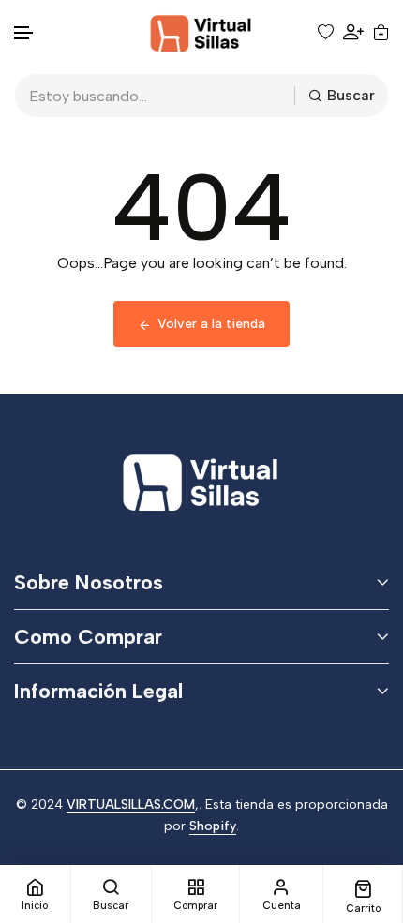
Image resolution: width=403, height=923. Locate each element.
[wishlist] (326, 32)
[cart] (381, 32)
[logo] (201, 32)
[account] (353, 32)
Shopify (212, 826)
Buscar (351, 95)
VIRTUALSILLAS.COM (131, 804)
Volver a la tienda (211, 324)
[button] (24, 33)
